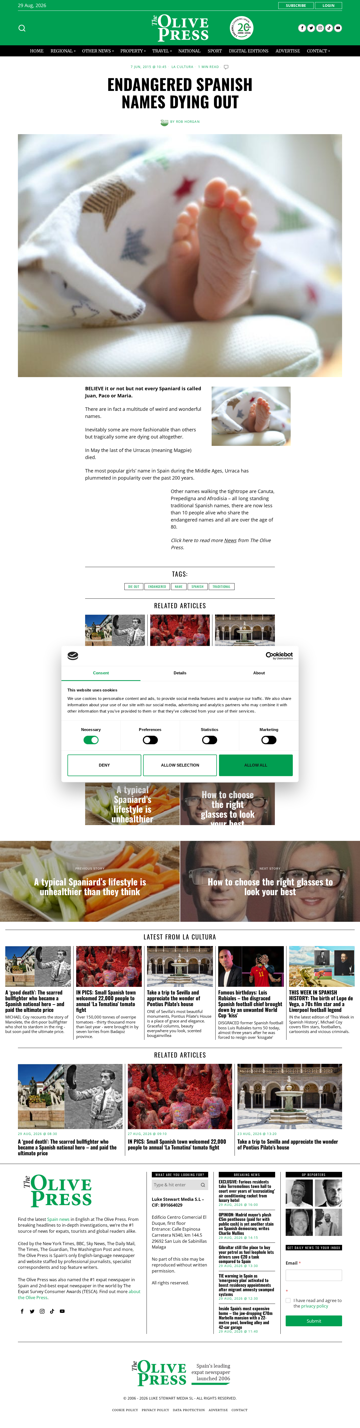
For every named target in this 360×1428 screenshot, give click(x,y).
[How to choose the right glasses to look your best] (227, 804)
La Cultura (182, 67)
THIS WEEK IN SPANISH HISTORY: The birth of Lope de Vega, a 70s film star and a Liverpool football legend (321, 1001)
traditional (222, 586)
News (230, 540)
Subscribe (296, 5)
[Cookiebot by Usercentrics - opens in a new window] (270, 656)
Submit (314, 1321)
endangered (157, 586)
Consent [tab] (101, 673)
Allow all (255, 765)
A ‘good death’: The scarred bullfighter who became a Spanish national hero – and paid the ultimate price (34, 1001)
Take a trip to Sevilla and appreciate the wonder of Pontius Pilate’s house (173, 998)
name (179, 586)
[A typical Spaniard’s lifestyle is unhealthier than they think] (132, 804)
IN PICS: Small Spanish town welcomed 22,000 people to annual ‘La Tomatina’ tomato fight (106, 1001)
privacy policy (314, 1306)
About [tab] (259, 673)
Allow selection (180, 765)
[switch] (150, 740)
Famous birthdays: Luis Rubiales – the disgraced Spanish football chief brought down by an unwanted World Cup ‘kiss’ (250, 1004)
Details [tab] (180, 673)
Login (328, 5)
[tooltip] (302, 28)
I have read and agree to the (318, 1303)
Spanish (198, 586)
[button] (203, 1185)
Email (293, 1263)
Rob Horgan (188, 121)
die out (133, 586)
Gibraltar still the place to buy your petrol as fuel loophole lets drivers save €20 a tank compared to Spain (246, 1254)
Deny (104, 765)
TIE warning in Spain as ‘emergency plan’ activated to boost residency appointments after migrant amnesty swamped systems (246, 1285)
